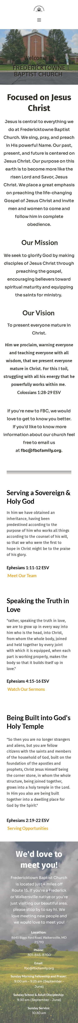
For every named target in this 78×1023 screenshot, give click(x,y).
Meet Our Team (22, 575)
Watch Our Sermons (26, 689)
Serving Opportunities (28, 828)
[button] (39, 20)
